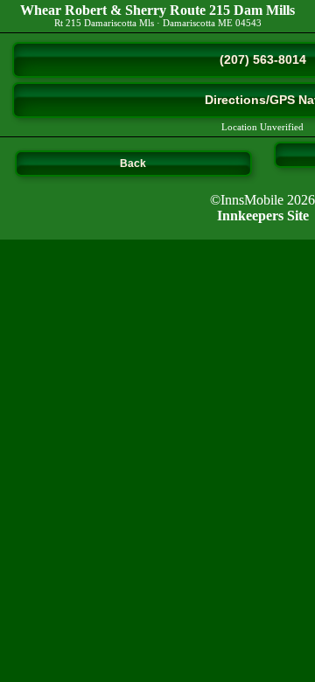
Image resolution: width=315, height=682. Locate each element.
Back (133, 163)
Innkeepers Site (263, 215)
